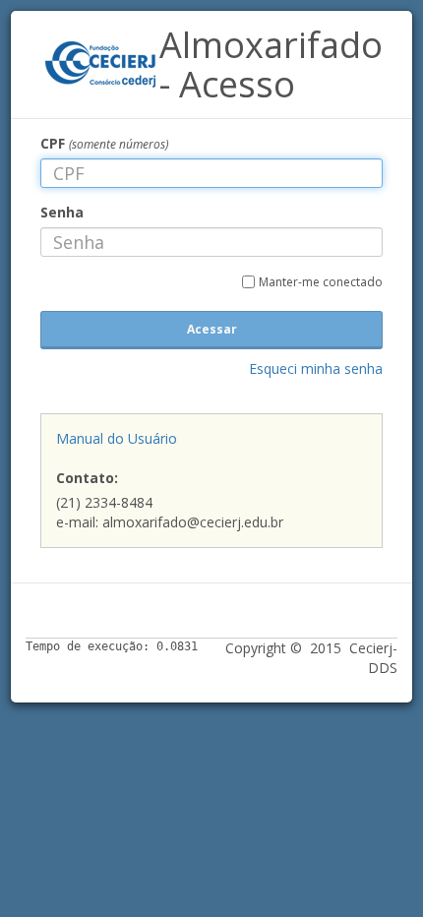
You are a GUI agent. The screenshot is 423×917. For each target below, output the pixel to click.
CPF (104, 143)
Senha (62, 212)
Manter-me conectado (321, 282)
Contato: (87, 477)
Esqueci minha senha (316, 368)
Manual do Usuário (116, 438)
